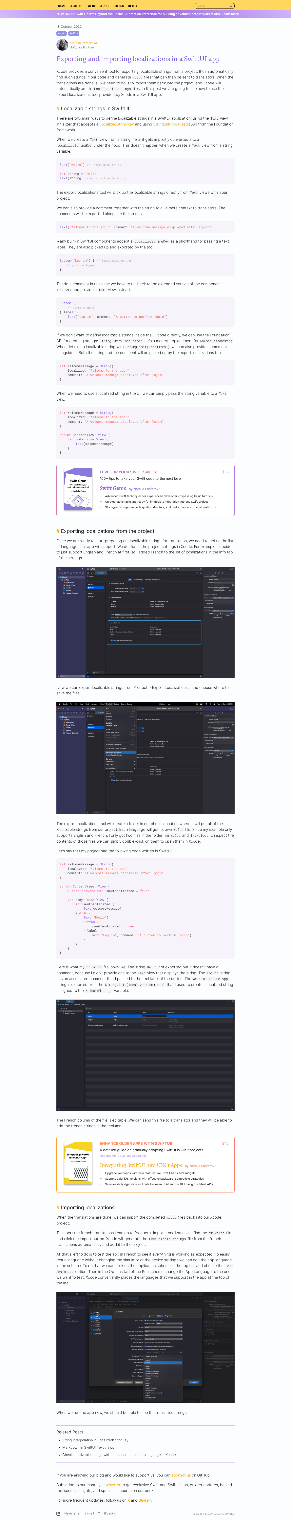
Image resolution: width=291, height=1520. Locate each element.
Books (118, 6)
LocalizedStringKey (116, 124)
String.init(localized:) (171, 124)
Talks (91, 6)
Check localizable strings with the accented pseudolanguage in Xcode (119, 1455)
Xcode (62, 33)
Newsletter (72, 1513)
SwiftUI (73, 33)
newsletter (110, 1484)
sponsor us (181, 1475)
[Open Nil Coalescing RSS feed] (58, 1513)
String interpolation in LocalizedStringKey (95, 1440)
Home (61, 6)
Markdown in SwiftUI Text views (88, 1447)
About (76, 6)
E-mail (89, 1513)
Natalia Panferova (83, 43)
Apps (104, 6)
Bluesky (145, 1500)
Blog (132, 6)
